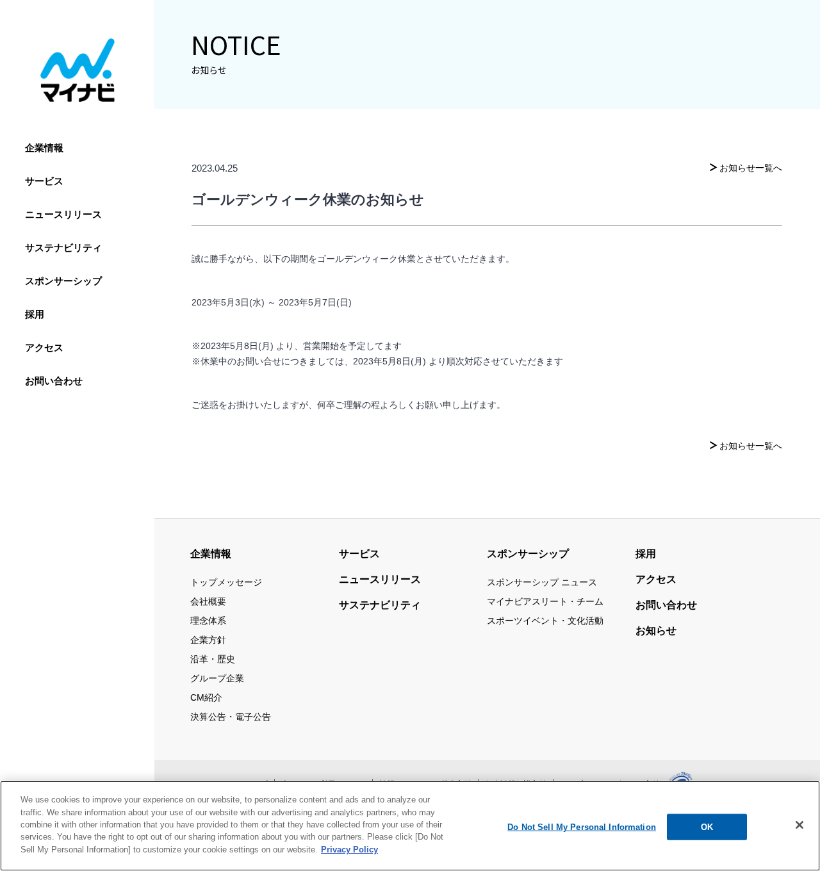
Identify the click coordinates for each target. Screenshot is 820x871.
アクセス (44, 347)
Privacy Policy (349, 849)
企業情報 (44, 147)
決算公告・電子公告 (230, 717)
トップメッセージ (226, 582)
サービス (44, 180)
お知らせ (656, 630)
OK (707, 826)
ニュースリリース (63, 214)
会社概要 (208, 601)
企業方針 (208, 640)
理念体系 (208, 620)
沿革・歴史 (212, 659)
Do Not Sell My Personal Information (581, 826)
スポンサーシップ (63, 280)
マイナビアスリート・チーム (545, 601)
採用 (34, 314)
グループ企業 (217, 678)
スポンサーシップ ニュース (542, 582)
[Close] (799, 825)
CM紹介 (206, 697)
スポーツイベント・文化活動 (545, 620)
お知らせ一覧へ (750, 168)
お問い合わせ (54, 380)
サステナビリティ (63, 247)
